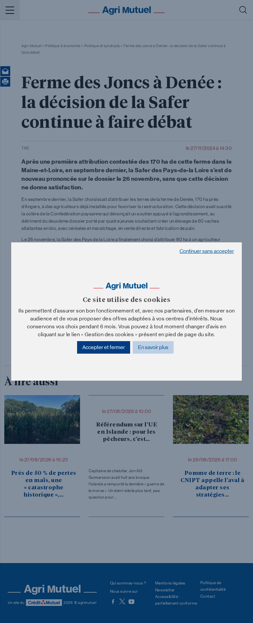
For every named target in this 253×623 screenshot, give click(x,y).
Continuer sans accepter (207, 251)
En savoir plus (153, 347)
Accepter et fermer (103, 347)
